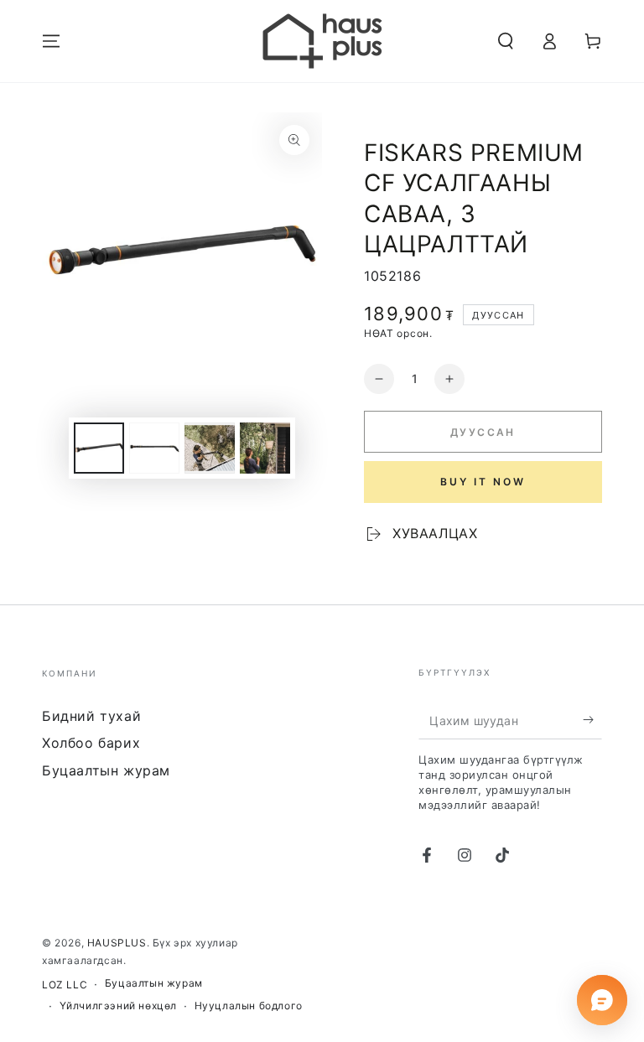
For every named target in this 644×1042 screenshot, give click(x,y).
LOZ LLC (64, 984)
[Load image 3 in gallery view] (209, 448)
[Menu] (51, 41)
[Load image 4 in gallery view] (265, 448)
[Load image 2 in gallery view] (154, 448)
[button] (505, 41)
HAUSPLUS (117, 942)
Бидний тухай (91, 716)
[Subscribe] (592, 720)
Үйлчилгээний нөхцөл (118, 1005)
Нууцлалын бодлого (249, 1005)
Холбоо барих (91, 742)
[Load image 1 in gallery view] (99, 448)
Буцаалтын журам (106, 770)
